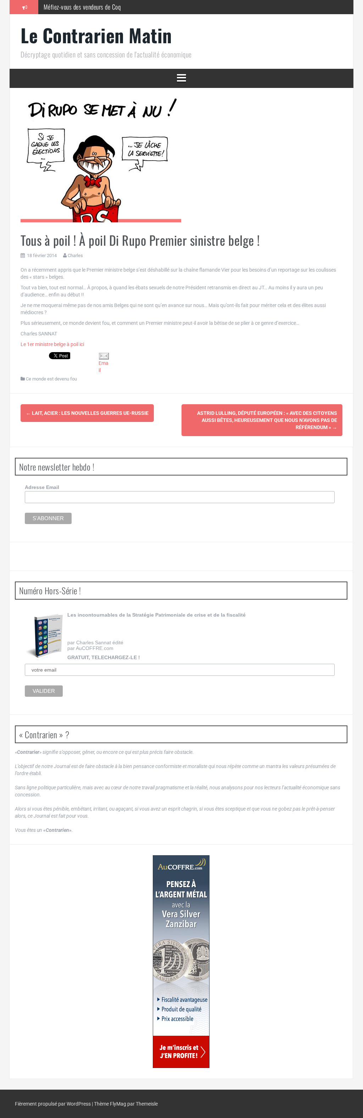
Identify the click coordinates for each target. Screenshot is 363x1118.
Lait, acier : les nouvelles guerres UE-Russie (87, 413)
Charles (75, 255)
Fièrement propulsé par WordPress (53, 1104)
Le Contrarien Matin (96, 35)
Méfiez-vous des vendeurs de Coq (82, 6)
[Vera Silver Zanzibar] (181, 961)
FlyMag (118, 1104)
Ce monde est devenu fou (51, 379)
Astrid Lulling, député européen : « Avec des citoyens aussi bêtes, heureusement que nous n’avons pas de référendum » (267, 420)
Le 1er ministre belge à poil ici (52, 344)
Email (103, 366)
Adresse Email (42, 487)
